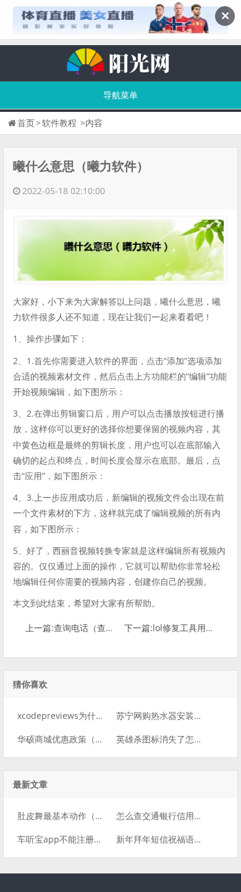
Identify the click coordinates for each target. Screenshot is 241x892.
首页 (26, 123)
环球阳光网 (120, 60)
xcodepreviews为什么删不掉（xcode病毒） (103, 715)
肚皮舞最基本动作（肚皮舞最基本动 (86, 816)
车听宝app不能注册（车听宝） (77, 839)
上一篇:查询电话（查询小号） (82, 628)
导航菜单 (120, 95)
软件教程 (59, 123)
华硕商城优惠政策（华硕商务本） (82, 739)
